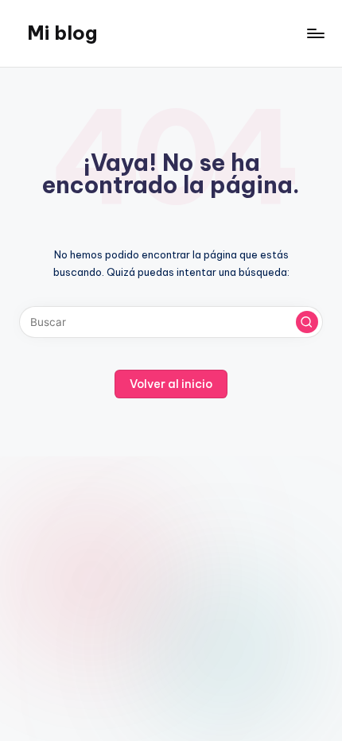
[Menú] (315, 33)
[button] (307, 322)
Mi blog (62, 33)
